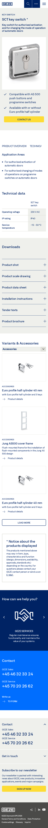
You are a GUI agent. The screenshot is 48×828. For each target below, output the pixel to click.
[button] (3, 617)
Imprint (28, 822)
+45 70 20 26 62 (17, 686)
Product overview (14, 146)
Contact (7, 724)
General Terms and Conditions (14, 819)
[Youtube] (43, 809)
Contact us (24, 119)
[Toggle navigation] (44, 4)
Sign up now (24, 789)
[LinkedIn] (39, 809)
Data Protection (34, 819)
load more (24, 522)
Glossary (19, 822)
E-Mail (9, 575)
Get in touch (10, 756)
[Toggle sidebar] (36, 4)
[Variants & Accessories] (24, 350)
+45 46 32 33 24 (17, 673)
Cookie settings (8, 822)
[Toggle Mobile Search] (28, 4)
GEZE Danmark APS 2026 (12, 816)
